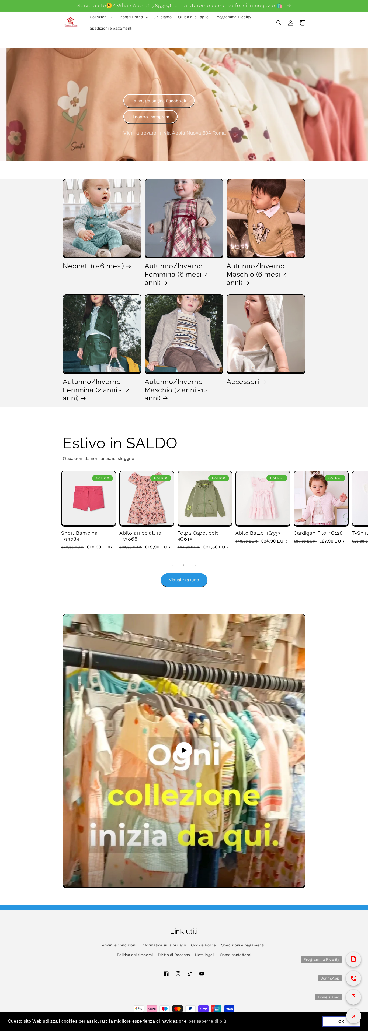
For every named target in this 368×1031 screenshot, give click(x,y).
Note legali (205, 955)
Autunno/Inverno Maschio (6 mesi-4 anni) (257, 274)
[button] (100, 17)
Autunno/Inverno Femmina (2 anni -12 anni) (96, 390)
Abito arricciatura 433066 (140, 536)
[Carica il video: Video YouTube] (184, 750)
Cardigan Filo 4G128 (318, 533)
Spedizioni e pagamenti (242, 945)
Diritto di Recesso (174, 955)
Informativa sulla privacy (163, 945)
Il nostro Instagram (150, 117)
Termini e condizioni (118, 945)
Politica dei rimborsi (135, 955)
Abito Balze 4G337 (258, 533)
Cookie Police (203, 945)
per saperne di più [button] (207, 1021)
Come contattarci (235, 955)
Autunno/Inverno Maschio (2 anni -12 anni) (176, 390)
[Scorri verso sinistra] (172, 565)
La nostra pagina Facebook (158, 101)
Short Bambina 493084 (79, 536)
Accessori (243, 382)
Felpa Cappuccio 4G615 (198, 536)
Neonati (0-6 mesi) (93, 266)
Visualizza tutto (184, 580)
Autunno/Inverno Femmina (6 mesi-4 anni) (177, 274)
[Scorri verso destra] (196, 565)
